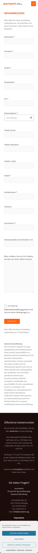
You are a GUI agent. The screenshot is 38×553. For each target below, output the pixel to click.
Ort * (6, 99)
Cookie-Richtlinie (11, 550)
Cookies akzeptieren (19, 533)
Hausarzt (8, 206)
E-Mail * (7, 175)
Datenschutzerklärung (13, 309)
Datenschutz (20, 550)
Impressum (28, 550)
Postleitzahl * (9, 82)
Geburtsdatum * (11, 113)
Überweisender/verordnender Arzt (18, 239)
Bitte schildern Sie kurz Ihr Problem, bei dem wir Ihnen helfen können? (19, 257)
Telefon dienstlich (11, 144)
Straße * (7, 68)
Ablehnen (19, 539)
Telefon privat (10, 130)
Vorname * (8, 51)
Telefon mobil (10, 161)
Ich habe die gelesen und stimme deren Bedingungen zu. (18, 309)
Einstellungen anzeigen (19, 545)
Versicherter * (10, 223)
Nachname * (9, 37)
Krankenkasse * (10, 192)
